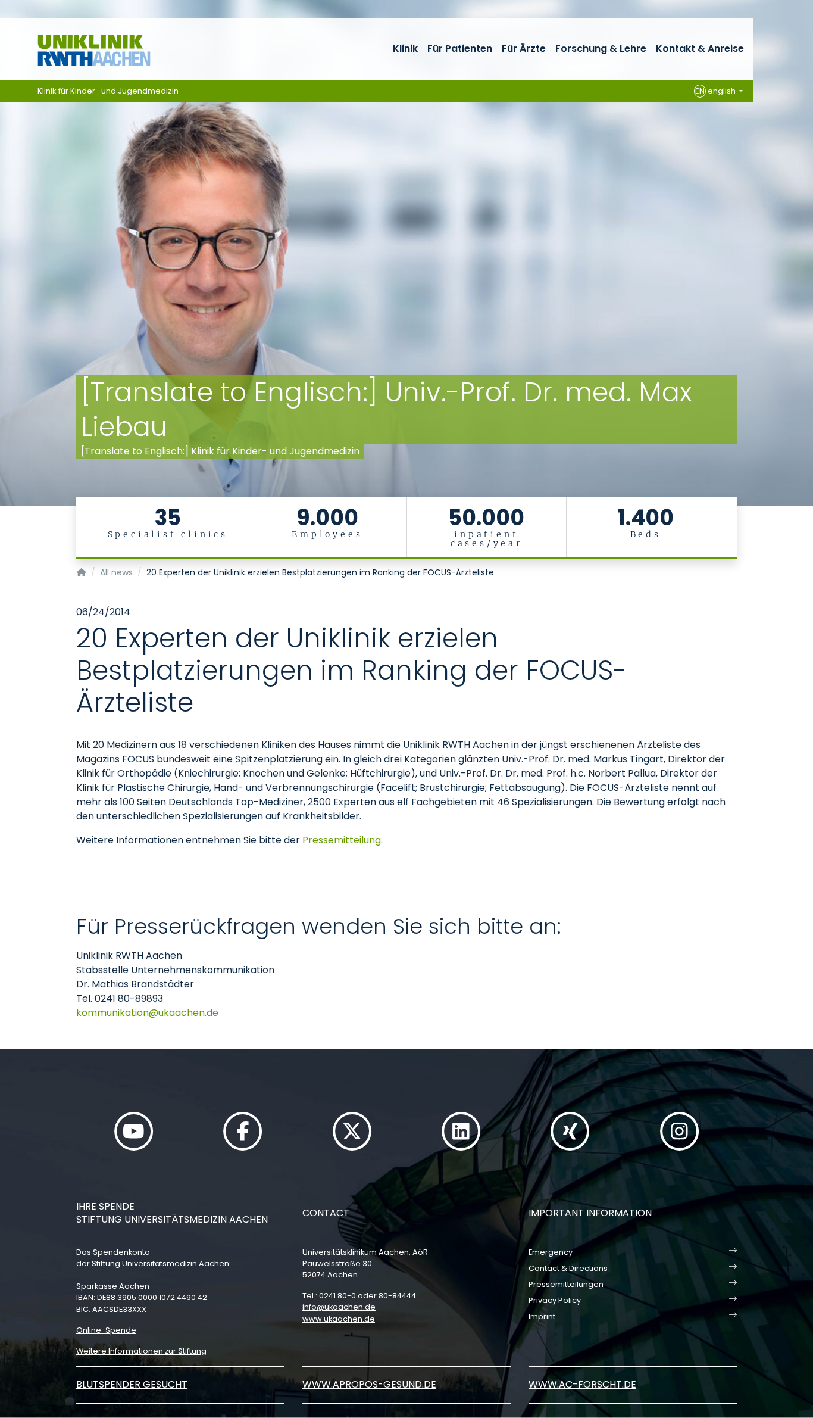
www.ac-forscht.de (582, 1384)
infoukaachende (339, 1307)
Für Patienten (459, 48)
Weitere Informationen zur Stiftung (141, 1351)
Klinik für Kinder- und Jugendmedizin (108, 90)
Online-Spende (106, 1330)
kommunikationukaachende (147, 1013)
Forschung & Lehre (600, 48)
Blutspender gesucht (131, 1384)
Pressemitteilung (341, 840)
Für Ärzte (524, 48)
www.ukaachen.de (338, 1319)
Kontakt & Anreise (700, 48)
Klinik (405, 48)
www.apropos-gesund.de (369, 1384)
